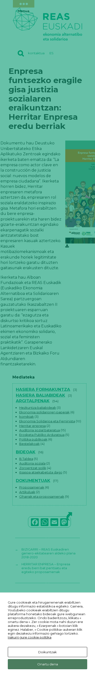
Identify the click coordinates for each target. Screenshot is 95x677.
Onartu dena (47, 664)
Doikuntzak (47, 652)
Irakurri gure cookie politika (29, 637)
